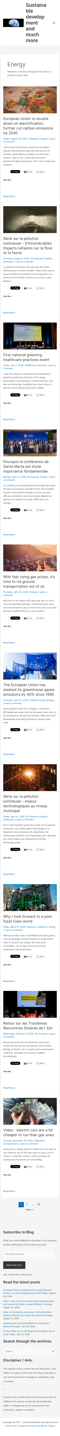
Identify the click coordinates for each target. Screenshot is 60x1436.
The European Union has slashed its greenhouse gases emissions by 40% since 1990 (28, 690)
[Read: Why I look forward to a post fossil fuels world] (30, 897)
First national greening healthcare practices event (26, 357)
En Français (37, 258)
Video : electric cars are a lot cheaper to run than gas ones (28, 1132)
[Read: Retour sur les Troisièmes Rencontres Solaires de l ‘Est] (30, 1004)
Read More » (9, 196)
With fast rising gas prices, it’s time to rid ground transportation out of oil (29, 582)
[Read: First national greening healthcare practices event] (30, 336)
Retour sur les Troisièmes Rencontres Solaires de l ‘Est (27, 1025)
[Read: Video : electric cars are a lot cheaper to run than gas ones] (30, 1111)
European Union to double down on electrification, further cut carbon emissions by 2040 (28, 125)
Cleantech (34, 139)
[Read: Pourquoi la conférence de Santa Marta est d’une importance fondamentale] (30, 442)
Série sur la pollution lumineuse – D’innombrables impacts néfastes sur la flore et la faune (27, 245)
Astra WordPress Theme (43, 1426)
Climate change (37, 700)
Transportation (10, 1143)
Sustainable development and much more (36, 23)
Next (30, 1209)
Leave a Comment (24, 261)
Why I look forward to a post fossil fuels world (27, 918)
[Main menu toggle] (54, 23)
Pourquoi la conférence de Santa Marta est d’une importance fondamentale (26, 466)
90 (38, 1204)
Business (31, 927)
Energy (43, 139)
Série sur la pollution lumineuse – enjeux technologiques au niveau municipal (25, 803)
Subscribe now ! (14, 1265)
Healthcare (30, 365)
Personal (41, 365)
